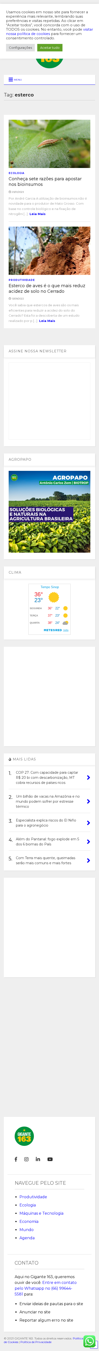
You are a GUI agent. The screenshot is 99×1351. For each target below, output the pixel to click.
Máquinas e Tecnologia (41, 1213)
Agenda (27, 1238)
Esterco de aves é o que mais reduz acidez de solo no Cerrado (47, 288)
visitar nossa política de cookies (49, 31)
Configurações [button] (20, 47)
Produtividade (22, 280)
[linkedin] (38, 1159)
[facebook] (16, 1159)
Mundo (26, 1229)
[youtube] (50, 1159)
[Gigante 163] (49, 66)
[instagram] (26, 1159)
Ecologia (17, 173)
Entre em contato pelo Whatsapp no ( (46, 1288)
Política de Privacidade (35, 1342)
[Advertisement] (49, 696)
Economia (28, 1221)
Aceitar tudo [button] (50, 47)
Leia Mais (38, 214)
